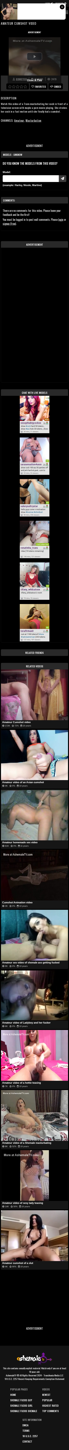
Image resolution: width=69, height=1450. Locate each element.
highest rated (50, 1405)
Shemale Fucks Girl (21, 1405)
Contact (27, 1441)
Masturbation (33, 121)
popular (47, 1400)
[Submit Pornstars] (62, 178)
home (13, 1395)
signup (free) (9, 224)
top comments (50, 1411)
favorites (40, 86)
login (60, 220)
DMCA (25, 1425)
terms (25, 1430)
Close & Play (34, 80)
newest (46, 1395)
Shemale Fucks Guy (21, 1400)
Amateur (19, 121)
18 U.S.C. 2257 (30, 1436)
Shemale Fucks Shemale (23, 1411)
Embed (57, 86)
